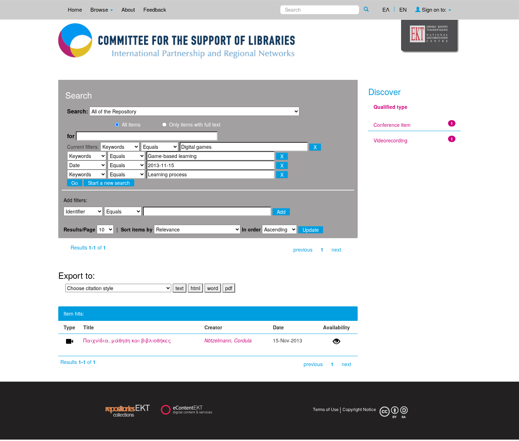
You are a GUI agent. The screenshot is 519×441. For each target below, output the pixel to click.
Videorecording (390, 140)
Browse (99, 9)
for (70, 136)
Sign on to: (434, 9)
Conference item (392, 124)
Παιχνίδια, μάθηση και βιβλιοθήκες (127, 340)
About (128, 9)
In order (251, 229)
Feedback (154, 9)
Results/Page (79, 229)
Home (75, 9)
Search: (77, 111)
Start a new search (109, 182)
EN (403, 9)
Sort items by (137, 229)
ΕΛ (385, 9)
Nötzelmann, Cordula (228, 340)
